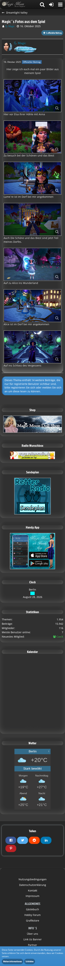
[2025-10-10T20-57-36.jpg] (32, 178)
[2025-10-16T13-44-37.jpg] (32, 347)
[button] (60, 4)
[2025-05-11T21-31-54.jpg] (32, 95)
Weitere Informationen (12, 961)
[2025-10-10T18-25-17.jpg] (32, 137)
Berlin (32, 589)
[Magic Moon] (15, 4)
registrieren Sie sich (23, 387)
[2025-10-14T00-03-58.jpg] (32, 305)
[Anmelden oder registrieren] (51, 4)
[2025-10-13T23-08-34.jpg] (32, 264)
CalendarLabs (32, 729)
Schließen (30, 961)
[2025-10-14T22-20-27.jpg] (32, 219)
